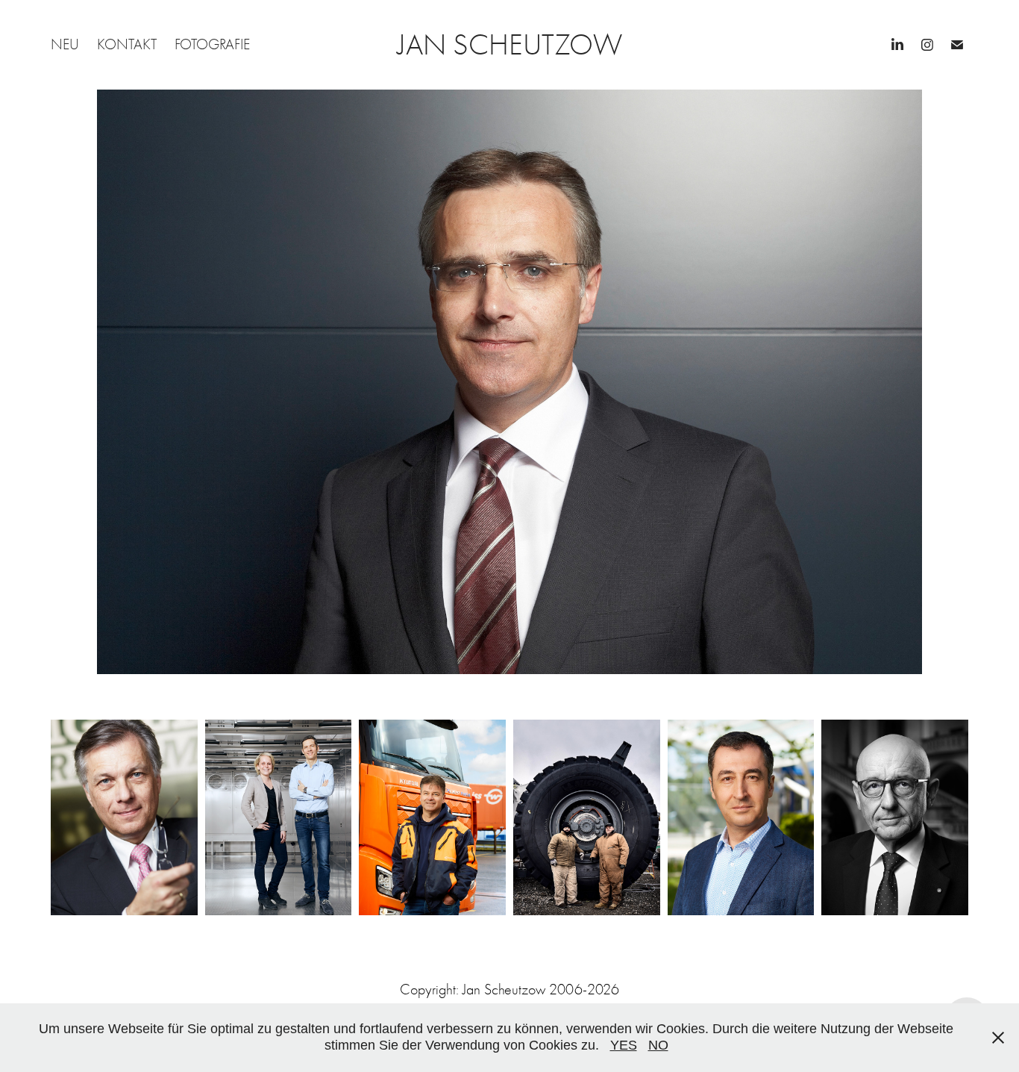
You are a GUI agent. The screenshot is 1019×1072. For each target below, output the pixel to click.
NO (658, 1045)
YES (623, 1045)
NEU (65, 44)
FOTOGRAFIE (212, 44)
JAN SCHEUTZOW (510, 45)
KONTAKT (127, 44)
